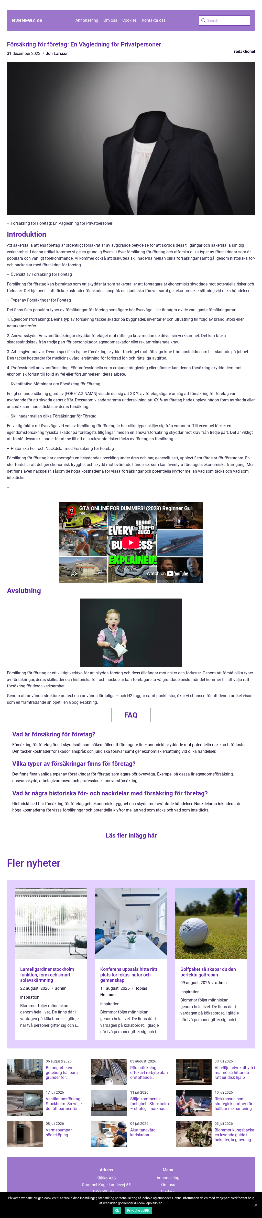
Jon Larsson (57, 53)
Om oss (110, 20)
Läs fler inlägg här (131, 835)
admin (61, 988)
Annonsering (86, 20)
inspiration (29, 997)
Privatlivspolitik (138, 1210)
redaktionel (244, 51)
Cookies (129, 20)
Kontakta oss (154, 20)
